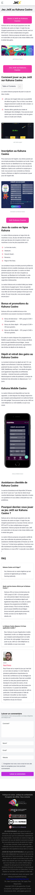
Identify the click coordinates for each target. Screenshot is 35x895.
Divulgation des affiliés (12, 797)
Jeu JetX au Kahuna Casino (17, 69)
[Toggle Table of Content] (19, 86)
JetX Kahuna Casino (17, 220)
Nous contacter (25, 797)
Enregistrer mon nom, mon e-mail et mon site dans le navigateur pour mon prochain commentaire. (16, 766)
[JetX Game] (17, 2)
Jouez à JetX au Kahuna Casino (17, 20)
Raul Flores (7, 665)
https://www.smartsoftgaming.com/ (17, 879)
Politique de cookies (8, 795)
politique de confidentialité (24, 795)
